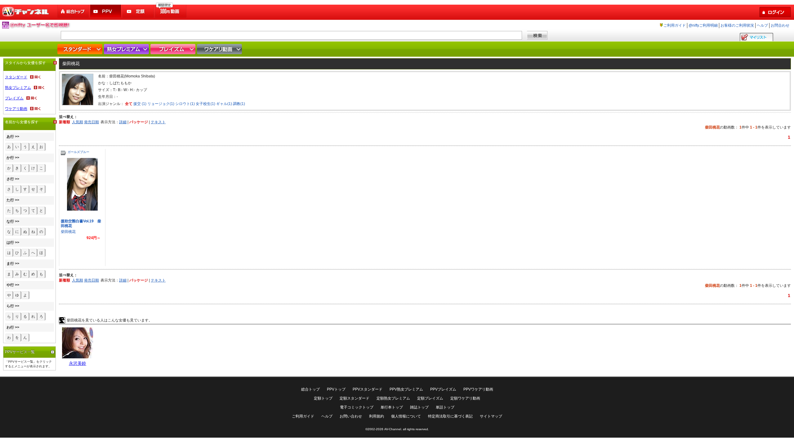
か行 (10, 157)
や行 (10, 285)
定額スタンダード (354, 398)
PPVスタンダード (367, 389)
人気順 (77, 122)
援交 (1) (139, 104)
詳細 (123, 122)
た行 (10, 200)
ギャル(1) (224, 104)
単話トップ (445, 407)
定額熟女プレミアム (393, 398)
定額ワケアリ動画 (465, 398)
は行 (10, 242)
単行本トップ (392, 407)
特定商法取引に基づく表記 (450, 416)
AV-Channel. (393, 429)
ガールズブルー (78, 152)
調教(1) (239, 104)
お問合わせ (780, 25)
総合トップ (73, 11)
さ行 (10, 179)
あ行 (10, 136)
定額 (139, 11)
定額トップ (323, 398)
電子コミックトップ (356, 407)
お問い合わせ (351, 416)
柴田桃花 (68, 232)
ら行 (10, 306)
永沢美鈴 (77, 363)
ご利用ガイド (674, 25)
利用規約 (376, 416)
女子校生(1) (205, 104)
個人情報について (406, 416)
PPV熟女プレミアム (406, 389)
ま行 (10, 263)
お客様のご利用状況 (737, 25)
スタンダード (80, 49)
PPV (106, 11)
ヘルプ (762, 25)
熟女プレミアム (127, 49)
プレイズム (173, 49)
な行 (10, 221)
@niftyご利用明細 (703, 25)
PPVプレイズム (443, 389)
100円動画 (171, 11)
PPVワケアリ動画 (478, 389)
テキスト (158, 122)
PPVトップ (336, 389)
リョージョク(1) (160, 104)
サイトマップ (491, 416)
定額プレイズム (430, 398)
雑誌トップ (419, 407)
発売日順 (91, 122)
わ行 (10, 327)
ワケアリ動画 (220, 49)
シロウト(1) (185, 104)
